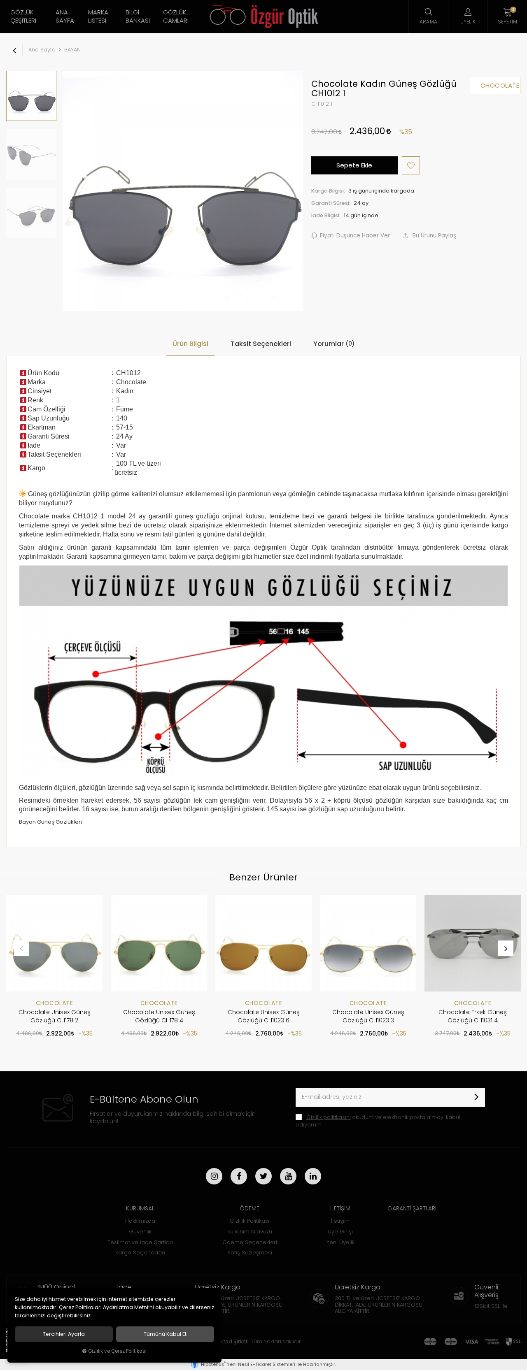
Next (505, 948)
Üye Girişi (340, 1231)
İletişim (340, 1221)
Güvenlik (140, 1231)
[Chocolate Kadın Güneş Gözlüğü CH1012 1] (183, 191)
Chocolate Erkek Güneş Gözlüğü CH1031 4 (472, 1016)
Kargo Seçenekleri (140, 1252)
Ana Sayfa (65, 16)
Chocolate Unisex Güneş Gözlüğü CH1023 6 (264, 1016)
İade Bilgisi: (325, 215)
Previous (21, 948)
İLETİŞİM (340, 1208)
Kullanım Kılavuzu (249, 1231)
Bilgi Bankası (138, 16)
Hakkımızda (140, 1221)
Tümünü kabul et (165, 1334)
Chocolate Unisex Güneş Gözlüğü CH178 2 (55, 1016)
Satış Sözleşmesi (249, 1252)
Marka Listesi (98, 16)
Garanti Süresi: (330, 203)
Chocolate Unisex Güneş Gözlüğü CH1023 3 (368, 1016)
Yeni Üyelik (340, 1242)
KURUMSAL (140, 1208)
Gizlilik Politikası (249, 1221)
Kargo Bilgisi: (328, 190)
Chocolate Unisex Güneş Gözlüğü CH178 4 (159, 1016)
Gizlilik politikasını (328, 1117)
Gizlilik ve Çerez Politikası (117, 1351)
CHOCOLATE (54, 1003)
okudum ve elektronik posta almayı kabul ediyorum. (378, 1121)
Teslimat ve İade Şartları (140, 1242)
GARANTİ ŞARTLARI (411, 1208)
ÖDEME (249, 1208)
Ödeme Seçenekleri (249, 1242)
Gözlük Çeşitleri (23, 16)
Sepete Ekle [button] (354, 165)
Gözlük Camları (176, 16)
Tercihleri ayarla (64, 1334)
